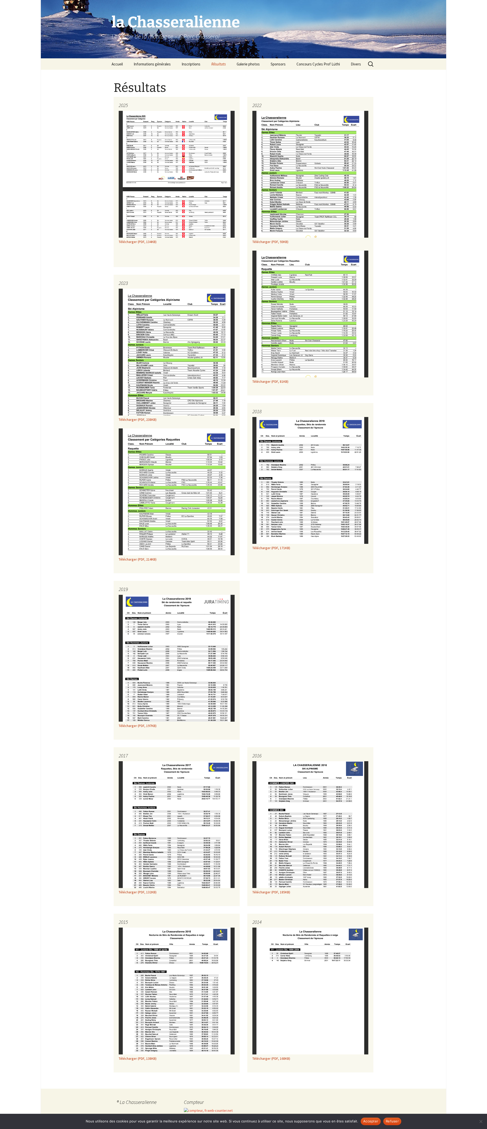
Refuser (392, 1121)
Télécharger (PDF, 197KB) (137, 725)
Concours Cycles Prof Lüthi (318, 64)
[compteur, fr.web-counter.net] (208, 1110)
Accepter (370, 1121)
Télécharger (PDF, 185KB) (271, 892)
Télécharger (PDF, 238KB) (137, 419)
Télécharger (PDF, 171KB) (271, 548)
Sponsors (278, 64)
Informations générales (152, 64)
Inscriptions (191, 64)
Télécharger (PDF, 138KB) (137, 1058)
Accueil (117, 64)
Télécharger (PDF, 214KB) (137, 559)
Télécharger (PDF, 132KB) (137, 892)
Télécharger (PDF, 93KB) (270, 241)
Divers (356, 64)
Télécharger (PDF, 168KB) (271, 1058)
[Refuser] (480, 1121)
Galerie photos (248, 64)
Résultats (218, 64)
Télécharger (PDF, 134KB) (137, 241)
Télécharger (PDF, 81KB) (270, 381)
